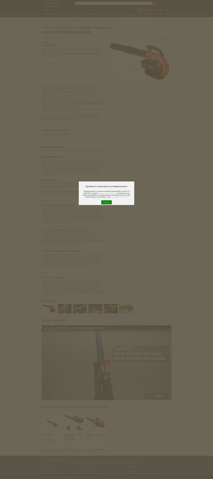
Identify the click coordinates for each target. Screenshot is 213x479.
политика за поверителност (107, 193)
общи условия (123, 197)
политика (113, 197)
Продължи (106, 202)
